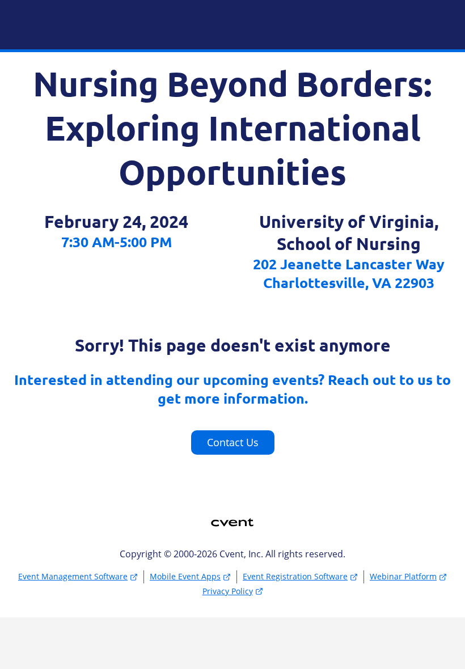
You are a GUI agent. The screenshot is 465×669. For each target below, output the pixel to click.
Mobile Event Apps (185, 576)
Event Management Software (73, 576)
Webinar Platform (403, 576)
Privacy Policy (227, 591)
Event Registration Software (295, 576)
